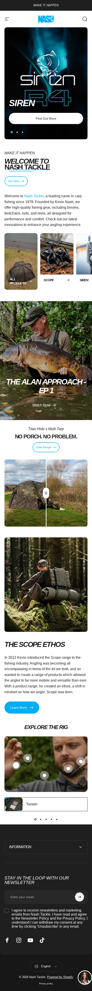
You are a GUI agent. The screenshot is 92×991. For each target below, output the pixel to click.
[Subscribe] (79, 896)
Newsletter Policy (35, 918)
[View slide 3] (46, 819)
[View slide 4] (51, 819)
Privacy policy (46, 983)
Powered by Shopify (60, 977)
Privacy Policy (74, 918)
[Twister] (14, 804)
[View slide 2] (40, 819)
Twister (32, 804)
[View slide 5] (56, 819)
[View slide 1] (35, 819)
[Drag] (46, 493)
